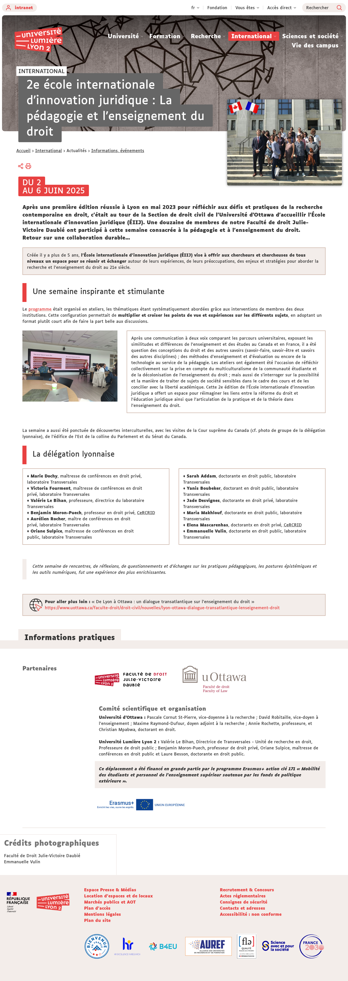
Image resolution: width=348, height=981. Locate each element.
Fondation (217, 7)
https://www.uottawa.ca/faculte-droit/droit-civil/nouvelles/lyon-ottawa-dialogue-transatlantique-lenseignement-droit (162, 607)
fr (193, 7)
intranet (24, 7)
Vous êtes (245, 7)
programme (40, 309)
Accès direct (279, 7)
